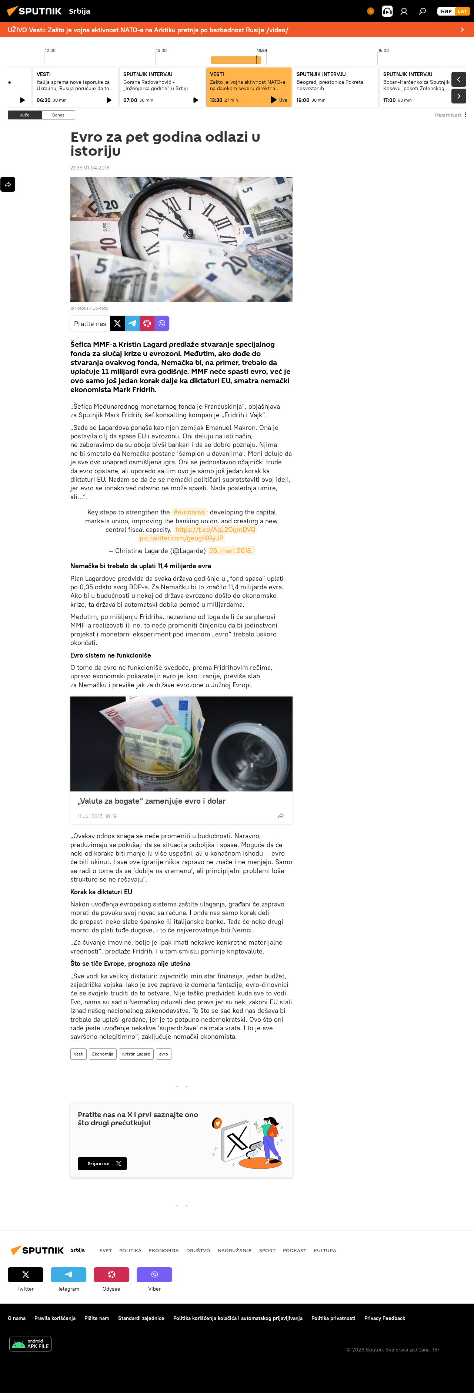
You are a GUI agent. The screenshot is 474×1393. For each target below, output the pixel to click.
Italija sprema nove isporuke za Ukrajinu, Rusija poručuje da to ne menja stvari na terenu (73, 88)
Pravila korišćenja (55, 1318)
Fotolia (82, 308)
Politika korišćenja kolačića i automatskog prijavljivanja (238, 1318)
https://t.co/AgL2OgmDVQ (216, 529)
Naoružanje (235, 1250)
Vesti (78, 1054)
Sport (267, 1250)
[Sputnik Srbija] (36, 17)
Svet (106, 1250)
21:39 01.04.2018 (90, 167)
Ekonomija (102, 1054)
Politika (130, 1250)
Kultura (325, 1250)
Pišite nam (96, 1318)
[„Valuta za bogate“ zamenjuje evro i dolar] (181, 743)
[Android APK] (30, 1345)
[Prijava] (404, 11)
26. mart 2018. (231, 550)
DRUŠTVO (198, 1250)
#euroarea (189, 512)
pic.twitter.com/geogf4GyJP (181, 538)
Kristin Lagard (136, 1054)
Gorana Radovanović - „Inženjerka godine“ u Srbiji (155, 85)
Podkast (294, 1250)
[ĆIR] (446, 11)
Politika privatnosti (333, 1318)
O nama (17, 1318)
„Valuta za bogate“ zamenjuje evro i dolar (152, 801)
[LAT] (462, 11)
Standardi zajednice (141, 1318)
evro (163, 1054)
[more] (281, 815)
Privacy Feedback (384, 1318)
